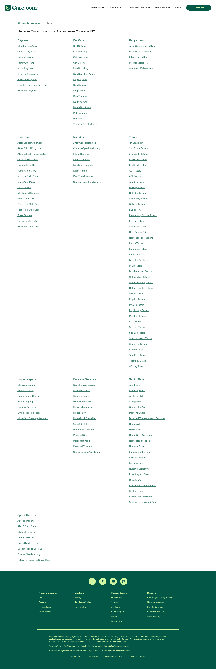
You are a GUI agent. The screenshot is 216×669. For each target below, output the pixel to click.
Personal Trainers (82, 446)
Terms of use (45, 607)
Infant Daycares (26, 68)
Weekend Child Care (28, 226)
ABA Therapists (25, 520)
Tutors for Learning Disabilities (33, 560)
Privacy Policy (92, 656)
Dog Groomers (81, 85)
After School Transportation (32, 154)
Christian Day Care (27, 46)
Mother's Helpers (138, 62)
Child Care (24, 137)
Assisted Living (137, 396)
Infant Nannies (81, 154)
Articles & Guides (83, 602)
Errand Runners (81, 390)
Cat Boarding (80, 51)
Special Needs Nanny (28, 554)
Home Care (135, 429)
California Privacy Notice (114, 656)
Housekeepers (26, 379)
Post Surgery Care (139, 474)
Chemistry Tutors (138, 198)
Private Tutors (136, 304)
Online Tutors (136, 293)
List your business (155, 602)
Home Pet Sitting (82, 107)
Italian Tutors (136, 243)
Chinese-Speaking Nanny (86, 148)
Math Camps (24, 187)
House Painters (81, 412)
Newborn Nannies (83, 165)
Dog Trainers (80, 96)
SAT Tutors (135, 321)
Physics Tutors (137, 299)
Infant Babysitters (138, 57)
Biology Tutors (137, 187)
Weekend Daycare (27, 90)
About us (43, 597)
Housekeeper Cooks (28, 396)
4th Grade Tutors (138, 159)
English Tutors (136, 221)
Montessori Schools (28, 193)
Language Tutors (138, 249)
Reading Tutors (137, 316)
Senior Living (136, 491)
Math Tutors (135, 265)
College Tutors (137, 204)
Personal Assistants (83, 429)
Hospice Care (136, 446)
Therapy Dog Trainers (85, 124)
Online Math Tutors (139, 277)
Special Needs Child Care (31, 548)
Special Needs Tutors (140, 338)
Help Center (80, 607)
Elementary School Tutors (143, 215)
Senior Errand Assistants (86, 452)
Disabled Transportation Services (147, 418)
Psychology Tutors (139, 310)
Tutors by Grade (137, 360)
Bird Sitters (79, 46)
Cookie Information (137, 656)
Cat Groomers (80, 57)
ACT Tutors (135, 170)
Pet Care (78, 40)
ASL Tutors (135, 176)
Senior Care (136, 379)
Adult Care (135, 384)
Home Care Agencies (140, 435)
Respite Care (136, 480)
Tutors (133, 137)
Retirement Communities (142, 485)
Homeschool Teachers (141, 237)
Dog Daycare (80, 79)
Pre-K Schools (24, 215)
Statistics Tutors (138, 344)
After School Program (29, 148)
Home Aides (135, 424)
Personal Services (84, 379)
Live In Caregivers (138, 457)
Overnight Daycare (27, 74)
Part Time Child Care (28, 209)
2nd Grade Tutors (138, 148)
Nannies (78, 137)
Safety (78, 597)
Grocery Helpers (82, 396)
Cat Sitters (79, 62)
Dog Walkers (80, 101)
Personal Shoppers (83, 440)
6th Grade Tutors (138, 165)
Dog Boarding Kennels (85, 74)
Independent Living (139, 452)
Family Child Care (26, 170)
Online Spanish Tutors (141, 288)
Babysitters (136, 40)
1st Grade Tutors (138, 142)
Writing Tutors (137, 366)
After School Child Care (29, 142)
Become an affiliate (156, 611)
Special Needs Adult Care (143, 502)
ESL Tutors (135, 209)
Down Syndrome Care (29, 543)
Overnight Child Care (28, 204)
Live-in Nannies (81, 159)
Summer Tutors (137, 349)
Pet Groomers (80, 113)
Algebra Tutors (137, 181)
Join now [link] (199, 7)
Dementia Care (137, 412)
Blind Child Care (26, 532)
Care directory (153, 616)
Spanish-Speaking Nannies (87, 181)
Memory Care (136, 463)
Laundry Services (26, 407)
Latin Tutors (135, 254)
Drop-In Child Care (27, 165)
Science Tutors (137, 327)
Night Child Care (26, 198)
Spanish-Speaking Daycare (32, 85)
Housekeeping (25, 401)
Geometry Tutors (138, 226)
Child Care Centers (27, 159)
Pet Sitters (79, 118)
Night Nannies (81, 170)
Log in (178, 7)
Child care (115, 607)
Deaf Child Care (25, 537)
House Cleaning (25, 390)
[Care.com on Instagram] (123, 581)
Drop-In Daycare (26, 57)
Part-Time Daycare (27, 79)
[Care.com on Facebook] (92, 581)
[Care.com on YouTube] (113, 581)
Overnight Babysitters (141, 68)
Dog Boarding (80, 68)
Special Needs (26, 515)
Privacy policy (45, 611)
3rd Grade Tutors (138, 154)
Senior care (116, 621)
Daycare (22, 40)
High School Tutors (139, 232)
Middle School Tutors (140, 271)
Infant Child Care (26, 181)
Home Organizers (82, 401)
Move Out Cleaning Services (32, 418)
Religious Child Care (28, 221)
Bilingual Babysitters (140, 51)
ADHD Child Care (26, 526)
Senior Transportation (141, 496)
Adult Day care (137, 390)
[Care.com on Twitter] (102, 581)
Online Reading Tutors (141, 282)
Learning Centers (138, 260)
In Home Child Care (27, 176)
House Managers (82, 407)
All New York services (28, 23)
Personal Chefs (81, 435)
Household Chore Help (85, 418)
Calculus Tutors (137, 193)
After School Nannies (84, 142)
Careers (42, 602)
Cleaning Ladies (26, 384)
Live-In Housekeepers (28, 412)
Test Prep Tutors (138, 355)
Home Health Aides (139, 440)
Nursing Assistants (139, 468)
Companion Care (138, 407)
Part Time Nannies (83, 176)
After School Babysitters (142, 46)
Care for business (155, 607)
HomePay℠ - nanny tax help (160, 597)
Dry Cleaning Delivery (84, 384)
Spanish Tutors (137, 332)
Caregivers (135, 401)
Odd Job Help (80, 424)
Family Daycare (25, 62)
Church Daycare (26, 51)
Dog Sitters (79, 90)
